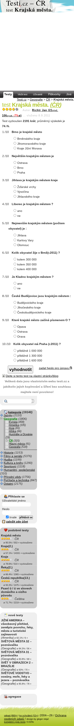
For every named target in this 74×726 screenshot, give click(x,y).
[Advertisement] (37, 51)
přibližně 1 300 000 (29, 355)
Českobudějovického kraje (34, 312)
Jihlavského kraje (28, 196)
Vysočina (23, 191)
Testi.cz (22, 99)
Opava (21, 326)
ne (19, 215)
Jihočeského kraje (29, 307)
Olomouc (23, 245)
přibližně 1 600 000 (29, 360)
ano (19, 210)
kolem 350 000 (27, 264)
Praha (21, 172)
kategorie (14, 412)
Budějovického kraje (30, 302)
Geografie (36, 99)
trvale (13, 517)
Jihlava (21, 235)
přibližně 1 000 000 (29, 350)
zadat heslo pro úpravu (54, 368)
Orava (21, 336)
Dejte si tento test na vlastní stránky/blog (32, 376)
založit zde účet (17, 521)
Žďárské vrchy (26, 187)
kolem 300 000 (27, 259)
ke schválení (28, 715)
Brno (20, 167)
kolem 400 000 (27, 269)
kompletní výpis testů (14, 722)
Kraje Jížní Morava (29, 148)
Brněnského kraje (28, 138)
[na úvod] (37, 6)
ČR (48, 99)
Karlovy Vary (25, 240)
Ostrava (22, 162)
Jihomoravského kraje (31, 143)
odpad (10, 715)
